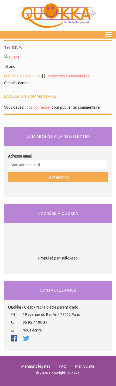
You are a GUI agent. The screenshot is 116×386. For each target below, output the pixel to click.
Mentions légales (35, 366)
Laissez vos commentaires (68, 76)
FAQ (62, 366)
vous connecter (38, 107)
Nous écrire (32, 330)
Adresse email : (20, 156)
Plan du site (85, 366)
